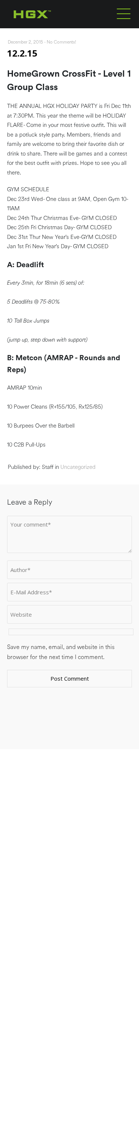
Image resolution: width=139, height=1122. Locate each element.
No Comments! (61, 42)
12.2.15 (22, 53)
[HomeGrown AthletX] (46, 27)
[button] (123, 13)
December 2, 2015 (25, 42)
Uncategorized (78, 467)
